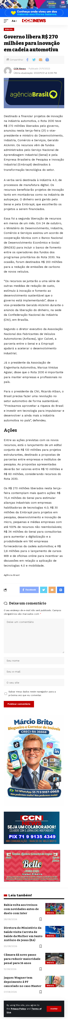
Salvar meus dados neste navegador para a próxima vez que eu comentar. (32, 694)
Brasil (9, 29)
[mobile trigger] (7, 21)
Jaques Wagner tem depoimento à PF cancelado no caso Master (22, 982)
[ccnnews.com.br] (34, 21)
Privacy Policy (18, 1009)
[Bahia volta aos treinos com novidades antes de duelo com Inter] (54, 908)
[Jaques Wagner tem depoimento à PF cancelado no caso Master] (54, 981)
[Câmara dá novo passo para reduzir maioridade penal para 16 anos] (54, 958)
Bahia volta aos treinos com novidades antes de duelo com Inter (21, 909)
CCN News (20, 68)
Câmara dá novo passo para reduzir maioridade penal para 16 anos (22, 959)
